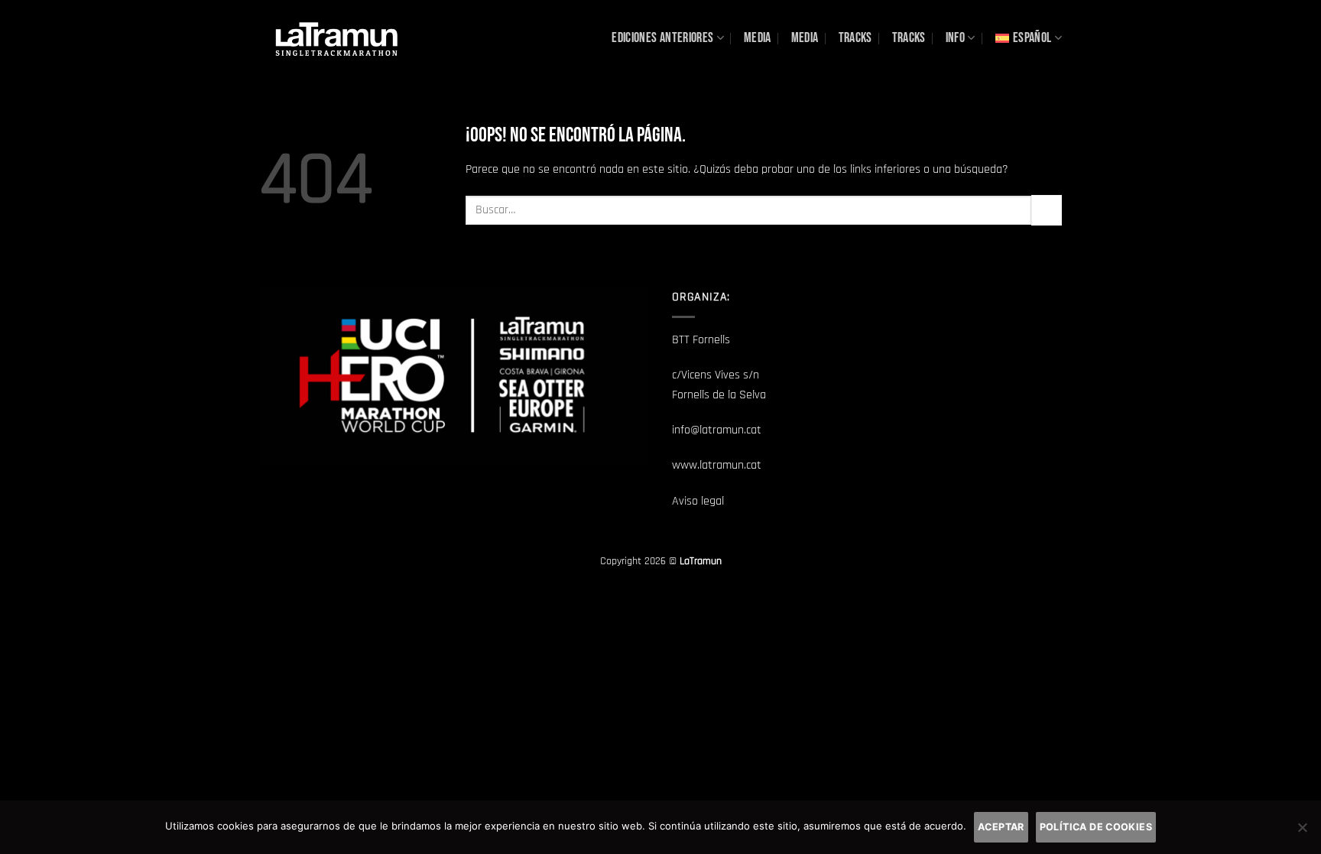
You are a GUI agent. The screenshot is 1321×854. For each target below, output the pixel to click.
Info (955, 38)
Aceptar (1001, 827)
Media (757, 38)
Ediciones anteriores (662, 38)
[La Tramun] (336, 38)
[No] (1302, 832)
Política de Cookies (1096, 827)
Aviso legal (698, 501)
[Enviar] (1046, 210)
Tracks (855, 38)
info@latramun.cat (716, 430)
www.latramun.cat (716, 465)
